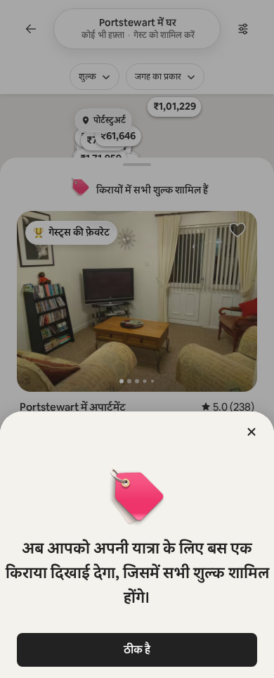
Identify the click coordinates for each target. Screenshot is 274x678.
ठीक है (137, 649)
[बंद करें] (251, 431)
